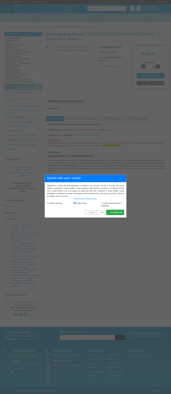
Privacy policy (91, 199)
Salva (102, 212)
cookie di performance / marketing (111, 204)
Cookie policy (79, 199)
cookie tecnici (81, 203)
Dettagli (91, 212)
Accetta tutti (116, 212)
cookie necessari (55, 203)
